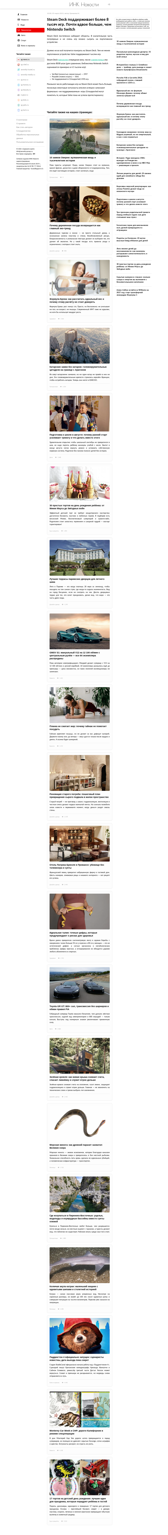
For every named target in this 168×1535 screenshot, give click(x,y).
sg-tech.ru (25, 110)
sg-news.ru (25, 60)
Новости (25, 20)
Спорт (23, 40)
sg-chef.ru (25, 65)
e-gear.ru (24, 95)
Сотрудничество (23, 131)
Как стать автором (24, 127)
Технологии (26, 30)
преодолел (63, 60)
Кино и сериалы (28, 46)
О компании (21, 120)
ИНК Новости (84, 4)
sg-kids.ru (24, 100)
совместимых (97, 60)
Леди (22, 25)
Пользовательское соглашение (30, 142)
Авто (23, 35)
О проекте (20, 124)
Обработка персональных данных (27, 136)
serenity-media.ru (28, 75)
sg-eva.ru (24, 80)
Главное (23, 15)
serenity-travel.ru (28, 70)
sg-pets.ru (25, 105)
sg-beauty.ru (26, 90)
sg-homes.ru (26, 85)
